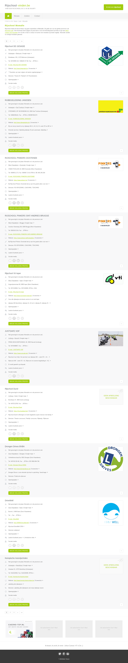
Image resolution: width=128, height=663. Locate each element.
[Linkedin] (67, 653)
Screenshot (33, 68)
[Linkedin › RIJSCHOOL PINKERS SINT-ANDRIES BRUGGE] (18, 260)
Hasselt (16, 338)
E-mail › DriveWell (13, 519)
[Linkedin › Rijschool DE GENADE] (18, 87)
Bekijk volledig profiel (19, 93)
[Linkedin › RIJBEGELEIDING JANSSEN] (18, 145)
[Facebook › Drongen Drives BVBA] (14, 487)
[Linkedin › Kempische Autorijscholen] (18, 599)
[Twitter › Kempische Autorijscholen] (10, 599)
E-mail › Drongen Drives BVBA (17, 465)
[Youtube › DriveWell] (22, 545)
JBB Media (62, 658)
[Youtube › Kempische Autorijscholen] (22, 599)
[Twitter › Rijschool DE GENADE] (10, 87)
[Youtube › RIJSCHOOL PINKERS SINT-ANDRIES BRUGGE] (22, 260)
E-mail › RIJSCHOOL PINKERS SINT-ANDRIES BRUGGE (25, 234)
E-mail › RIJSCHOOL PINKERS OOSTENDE (21, 176)
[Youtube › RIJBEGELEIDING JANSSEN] (22, 145)
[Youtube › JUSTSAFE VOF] (22, 376)
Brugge (22, 223)
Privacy (68, 658)
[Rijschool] (8, 16)
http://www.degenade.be (21, 68)
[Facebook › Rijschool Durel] (14, 433)
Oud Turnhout (20, 107)
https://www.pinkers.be (20, 180)
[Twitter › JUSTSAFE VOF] (10, 376)
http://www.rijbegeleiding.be (22, 122)
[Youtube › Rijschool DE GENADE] (22, 87)
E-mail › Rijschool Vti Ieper (16, 292)
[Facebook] (63, 653)
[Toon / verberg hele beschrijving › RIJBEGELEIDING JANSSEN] (39, 126)
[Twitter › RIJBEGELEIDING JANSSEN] (10, 145)
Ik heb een (113, 7)
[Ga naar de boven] (121, 92)
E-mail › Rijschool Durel (15, 407)
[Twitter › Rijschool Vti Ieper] (10, 318)
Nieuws (16, 16)
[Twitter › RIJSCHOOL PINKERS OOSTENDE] (10, 202)
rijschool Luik (9, 30)
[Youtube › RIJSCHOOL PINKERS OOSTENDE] (22, 202)
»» (21, 41)
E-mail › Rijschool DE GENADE (17, 65)
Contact (37, 16)
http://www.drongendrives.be (22, 469)
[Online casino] (21, 629)
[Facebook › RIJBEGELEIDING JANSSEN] (14, 145)
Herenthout (19, 565)
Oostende (22, 165)
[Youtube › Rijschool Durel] (22, 433)
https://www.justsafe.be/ (21, 353)
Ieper (21, 280)
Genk (16, 396)
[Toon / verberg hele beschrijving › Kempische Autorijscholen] (39, 584)
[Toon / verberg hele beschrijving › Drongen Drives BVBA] (39, 472)
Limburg (10, 338)
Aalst (21, 507)
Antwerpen (11, 53)
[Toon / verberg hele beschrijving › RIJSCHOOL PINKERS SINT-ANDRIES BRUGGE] (39, 242)
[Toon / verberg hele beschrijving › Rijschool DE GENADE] (39, 72)
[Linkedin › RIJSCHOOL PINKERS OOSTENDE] (18, 202)
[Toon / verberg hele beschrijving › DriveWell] (39, 526)
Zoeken (27, 16)
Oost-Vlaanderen (13, 454)
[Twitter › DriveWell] (10, 545)
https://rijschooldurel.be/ (21, 411)
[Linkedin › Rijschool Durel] (18, 433)
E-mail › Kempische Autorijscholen (18, 576)
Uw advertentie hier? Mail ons (49, 628)
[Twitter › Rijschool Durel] (10, 433)
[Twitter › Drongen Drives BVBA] (10, 487)
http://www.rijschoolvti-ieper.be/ (23, 295)
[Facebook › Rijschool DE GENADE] (14, 87)
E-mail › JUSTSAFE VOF (15, 349)
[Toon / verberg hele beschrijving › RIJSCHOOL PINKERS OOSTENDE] (39, 184)
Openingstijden (13, 79)
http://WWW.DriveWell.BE (21, 522)
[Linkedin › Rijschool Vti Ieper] (18, 318)
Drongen (22, 454)
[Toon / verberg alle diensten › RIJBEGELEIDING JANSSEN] (39, 130)
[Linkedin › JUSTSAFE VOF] (18, 376)
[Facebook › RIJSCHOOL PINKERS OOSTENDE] (14, 202)
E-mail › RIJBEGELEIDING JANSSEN (19, 118)
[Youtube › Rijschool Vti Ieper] (22, 318)
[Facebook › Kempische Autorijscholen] (14, 599)
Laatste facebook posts (16, 137)
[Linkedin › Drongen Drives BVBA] (18, 487)
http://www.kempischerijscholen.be (24, 580)
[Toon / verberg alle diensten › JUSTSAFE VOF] (39, 361)
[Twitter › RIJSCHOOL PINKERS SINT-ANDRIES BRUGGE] (10, 260)
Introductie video (30, 537)
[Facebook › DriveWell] (14, 545)
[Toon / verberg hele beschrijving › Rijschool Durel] (39, 415)
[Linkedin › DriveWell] (18, 545)
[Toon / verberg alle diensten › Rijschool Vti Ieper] (39, 303)
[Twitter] (59, 653)
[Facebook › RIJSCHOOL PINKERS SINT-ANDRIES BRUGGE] (14, 260)
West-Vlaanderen (13, 165)
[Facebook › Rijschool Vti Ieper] (14, 318)
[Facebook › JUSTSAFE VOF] (14, 376)
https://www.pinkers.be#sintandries (24, 238)
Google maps (27, 53)
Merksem (18, 53)
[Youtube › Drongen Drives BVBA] (22, 487)
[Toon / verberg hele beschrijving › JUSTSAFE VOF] (39, 357)
